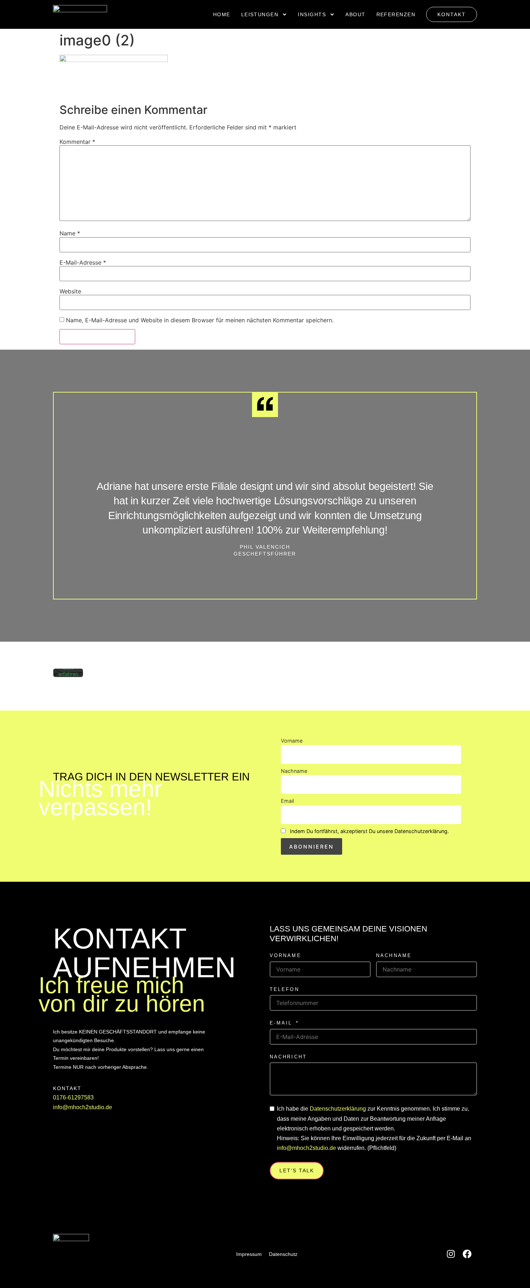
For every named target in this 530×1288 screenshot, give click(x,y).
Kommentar (77, 142)
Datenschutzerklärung (338, 1109)
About (355, 14)
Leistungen (259, 14)
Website (70, 291)
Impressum (249, 1254)
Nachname (294, 771)
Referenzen (395, 14)
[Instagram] (451, 1254)
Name (69, 233)
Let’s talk (296, 1170)
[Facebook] (467, 1254)
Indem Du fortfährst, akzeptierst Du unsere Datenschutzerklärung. (369, 831)
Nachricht (288, 1056)
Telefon (284, 989)
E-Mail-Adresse (82, 262)
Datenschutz (283, 1254)
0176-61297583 (73, 1097)
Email (287, 801)
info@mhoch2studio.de (82, 1107)
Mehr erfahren (68, 671)
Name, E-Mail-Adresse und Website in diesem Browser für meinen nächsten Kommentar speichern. (200, 320)
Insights (312, 14)
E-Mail (281, 1023)
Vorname (291, 741)
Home (221, 14)
